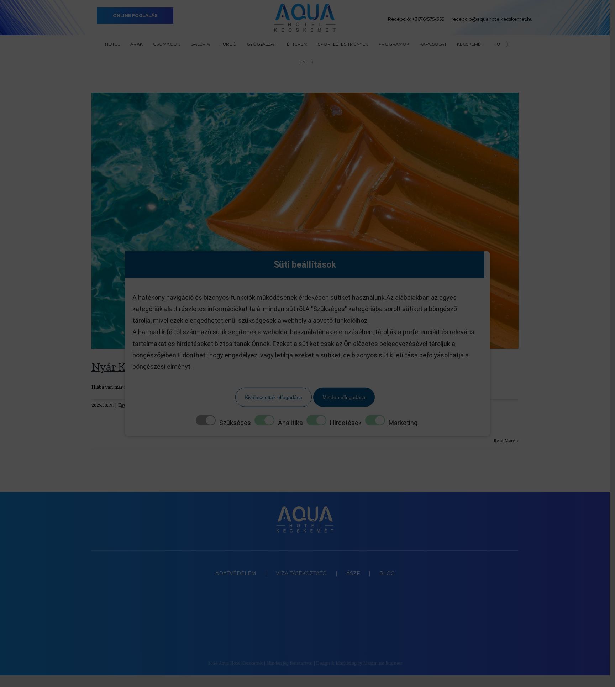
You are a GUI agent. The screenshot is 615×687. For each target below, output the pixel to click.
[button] (605, 677)
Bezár (547, 155)
